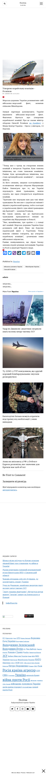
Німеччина (6, 663)
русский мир (27, 687)
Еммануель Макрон (35, 652)
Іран (14, 638)
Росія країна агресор (19, 670)
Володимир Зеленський (19, 645)
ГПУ (24, 649)
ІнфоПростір (11, 603)
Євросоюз (9, 638)
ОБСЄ (13, 663)
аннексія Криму (33, 675)
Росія (40, 666)
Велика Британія (25, 638)
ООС (21, 663)
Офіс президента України (32, 663)
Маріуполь (13, 660)
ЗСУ (5, 656)
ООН (17, 662)
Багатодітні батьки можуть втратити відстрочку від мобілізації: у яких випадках (21, 419)
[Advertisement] (23, 33)
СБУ (38, 670)
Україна (16, 261)
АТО (18, 638)
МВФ (33, 656)
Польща (31, 666)
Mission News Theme (18, 773)
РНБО (35, 666)
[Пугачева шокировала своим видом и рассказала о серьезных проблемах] (23, 144)
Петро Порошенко (18, 665)
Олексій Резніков (9, 269)
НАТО (38, 659)
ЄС (4, 638)
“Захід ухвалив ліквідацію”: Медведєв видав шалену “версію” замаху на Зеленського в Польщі (23, 594)
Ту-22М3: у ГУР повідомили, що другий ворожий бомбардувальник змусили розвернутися (22, 374)
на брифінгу (35, 123)
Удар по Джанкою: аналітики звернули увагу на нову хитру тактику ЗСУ (22, 330)
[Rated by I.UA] (8, 617)
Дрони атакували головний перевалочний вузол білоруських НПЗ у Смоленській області (22, 572)
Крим (29, 656)
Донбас (26, 652)
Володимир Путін (13, 648)
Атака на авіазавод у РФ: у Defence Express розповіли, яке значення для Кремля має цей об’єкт (21, 464)
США (5, 675)
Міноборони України (32, 266)
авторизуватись (10, 490)
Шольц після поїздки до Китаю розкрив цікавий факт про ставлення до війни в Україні (21, 563)
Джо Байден (31, 649)
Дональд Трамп (15, 652)
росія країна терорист (12, 687)
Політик (23, 3)
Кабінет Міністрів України (17, 656)
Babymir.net (31, 773)
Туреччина (11, 675)
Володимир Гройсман (22, 641)
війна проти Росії (16, 679)
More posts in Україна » (35, 291)
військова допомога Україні (13, 266)
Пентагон (5, 666)
